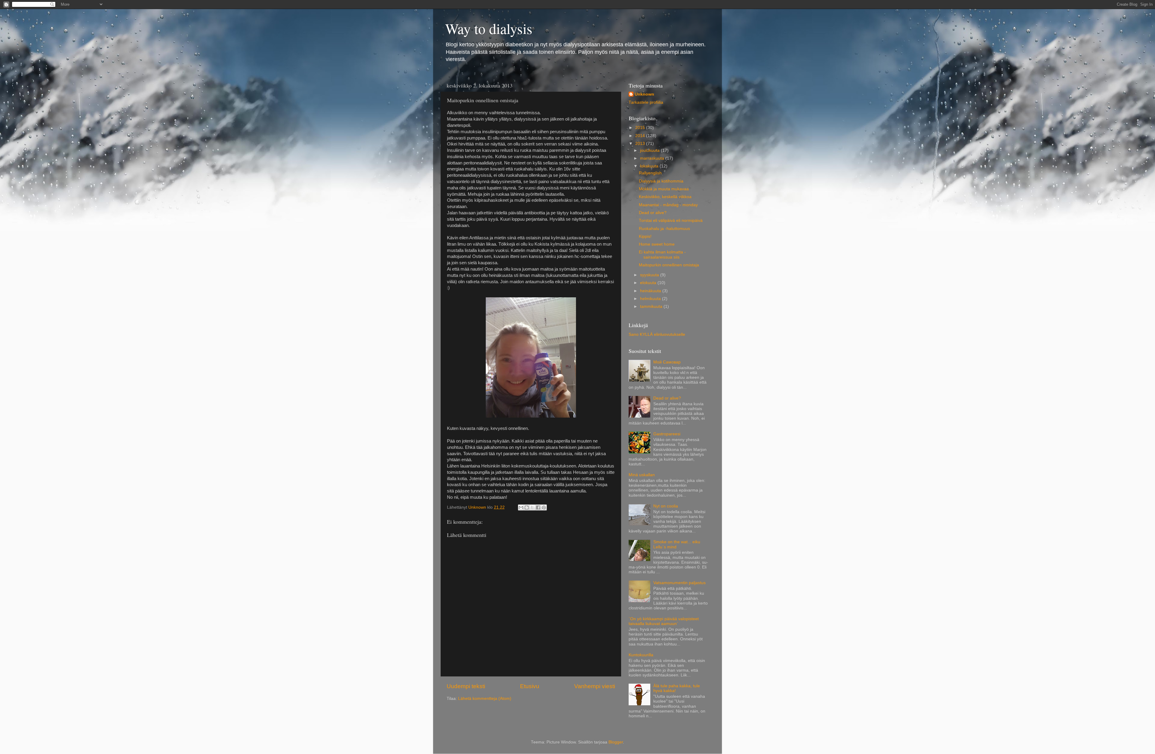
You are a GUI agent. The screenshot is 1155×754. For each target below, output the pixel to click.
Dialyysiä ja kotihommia (661, 181)
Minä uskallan (642, 475)
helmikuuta (651, 298)
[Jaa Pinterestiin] (544, 507)
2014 (640, 135)
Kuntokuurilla (641, 655)
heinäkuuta (651, 291)
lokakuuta (650, 166)
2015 (640, 127)
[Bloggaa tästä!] (527, 507)
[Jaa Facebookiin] (538, 507)
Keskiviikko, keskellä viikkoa (665, 197)
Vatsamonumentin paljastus (679, 583)
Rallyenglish (650, 173)
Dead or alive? (653, 212)
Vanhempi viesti (594, 686)
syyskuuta (650, 275)
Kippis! (645, 236)
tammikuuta (652, 306)
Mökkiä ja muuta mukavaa (664, 189)
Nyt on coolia (665, 506)
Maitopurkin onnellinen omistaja (669, 265)
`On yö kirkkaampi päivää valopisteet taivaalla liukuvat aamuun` (664, 621)
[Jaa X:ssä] (532, 507)
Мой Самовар (667, 362)
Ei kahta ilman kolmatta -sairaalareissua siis (662, 254)
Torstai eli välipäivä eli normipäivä (671, 220)
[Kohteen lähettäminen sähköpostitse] (521, 507)
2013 (640, 143)
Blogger (615, 742)
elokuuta (649, 282)
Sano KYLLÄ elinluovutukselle (657, 334)
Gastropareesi (666, 434)
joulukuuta (650, 150)
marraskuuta (652, 158)
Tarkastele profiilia (646, 102)
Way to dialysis (488, 28)
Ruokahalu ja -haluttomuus (664, 228)
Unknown (644, 94)
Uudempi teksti (466, 686)
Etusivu (529, 686)
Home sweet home (657, 244)
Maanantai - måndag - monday (668, 205)
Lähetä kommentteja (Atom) (484, 698)
